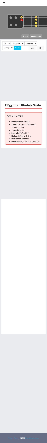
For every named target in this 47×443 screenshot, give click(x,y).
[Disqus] (23, 234)
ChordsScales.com (32, 438)
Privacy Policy (13, 438)
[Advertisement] (23, 76)
